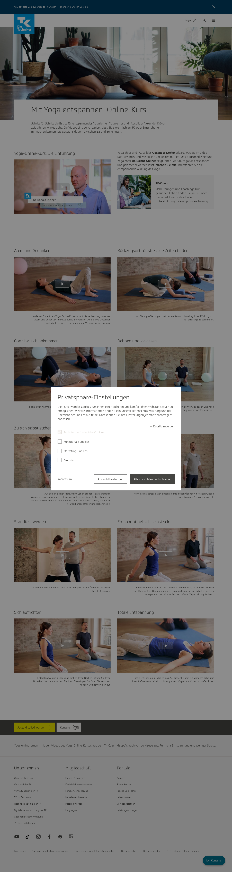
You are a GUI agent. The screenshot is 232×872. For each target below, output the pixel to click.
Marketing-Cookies (75, 451)
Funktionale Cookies (77, 442)
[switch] (162, 426)
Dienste (69, 460)
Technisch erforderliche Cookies (84, 432)
